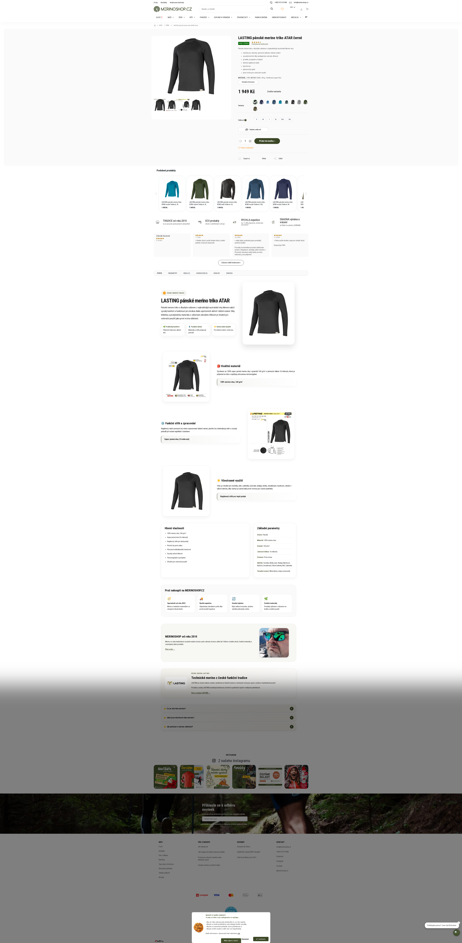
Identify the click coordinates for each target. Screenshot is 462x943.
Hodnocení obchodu (177, 3)
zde (238, 933)
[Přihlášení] (301, 9)
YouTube (279, 866)
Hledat (273, 9)
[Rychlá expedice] (212, 603)
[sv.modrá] (267, 102)
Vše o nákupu (163, 855)
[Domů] (156, 25)
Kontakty (164, 3)
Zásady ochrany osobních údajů (209, 865)
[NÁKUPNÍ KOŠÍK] (307, 9)
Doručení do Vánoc (243, 847)
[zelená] (305, 102)
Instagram (279, 861)
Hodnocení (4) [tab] (201, 273)
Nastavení (245, 939)
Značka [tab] (229, 273)
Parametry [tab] (172, 273)
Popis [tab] (159, 273)
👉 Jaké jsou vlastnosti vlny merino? (228, 717)
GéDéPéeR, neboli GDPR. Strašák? (248, 852)
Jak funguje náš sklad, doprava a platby (211, 852)
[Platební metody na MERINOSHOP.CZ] (202, 895)
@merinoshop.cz (282, 871)
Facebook (279, 856)
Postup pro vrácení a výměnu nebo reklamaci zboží (210, 858)
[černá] (255, 102)
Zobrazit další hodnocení (230, 263)
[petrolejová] (286, 102)
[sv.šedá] (299, 102)
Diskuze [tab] (217, 273)
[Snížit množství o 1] (240, 141)
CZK (291, 7)
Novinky (161, 877)
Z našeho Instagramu (234, 760)
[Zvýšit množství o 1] (250, 141)
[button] (156, 193)
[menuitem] (159, 17)
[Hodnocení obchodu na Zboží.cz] (159, 941)
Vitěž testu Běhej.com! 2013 (246, 857)
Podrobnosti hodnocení (260, 44)
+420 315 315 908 (282, 852)
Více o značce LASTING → (200, 693)
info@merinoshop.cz (283, 847)
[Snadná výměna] (245, 603)
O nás (156, 3)
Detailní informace (248, 82)
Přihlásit (255, 814)
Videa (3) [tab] (186, 273)
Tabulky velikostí (164, 873)
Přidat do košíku (266, 141)
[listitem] (172, 194)
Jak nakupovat (203, 847)
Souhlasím (261, 939)
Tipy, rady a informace (166, 864)
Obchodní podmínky (165, 868)
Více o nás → (170, 649)
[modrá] (261, 102)
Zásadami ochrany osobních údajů (235, 824)
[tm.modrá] (274, 102)
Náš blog (162, 860)
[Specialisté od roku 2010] (180, 603)
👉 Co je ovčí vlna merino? (228, 708)
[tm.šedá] (292, 102)
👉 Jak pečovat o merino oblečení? (228, 726)
